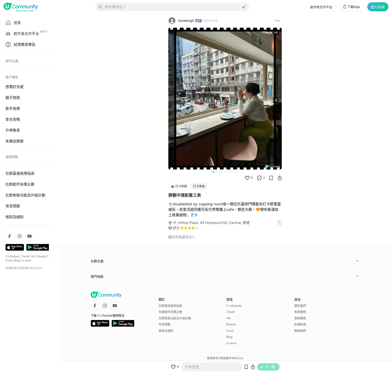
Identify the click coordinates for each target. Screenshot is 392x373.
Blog (17, 260)
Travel (25, 256)
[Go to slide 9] (237, 171)
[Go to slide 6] (228, 171)
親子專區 (11, 77)
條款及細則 (166, 330)
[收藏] (271, 178)
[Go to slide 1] (213, 171)
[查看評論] (259, 178)
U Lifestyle (12, 256)
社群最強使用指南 (170, 305)
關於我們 (300, 305)
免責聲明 (300, 312)
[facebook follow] (9, 236)
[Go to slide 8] (234, 171)
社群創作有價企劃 (170, 312)
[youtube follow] (29, 236)
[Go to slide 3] (219, 171)
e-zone (26, 260)
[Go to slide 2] (216, 171)
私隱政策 (300, 324)
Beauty (42, 256)
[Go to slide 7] (231, 171)
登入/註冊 (378, 7)
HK (33, 256)
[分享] (280, 178)
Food (8, 260)
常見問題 (164, 324)
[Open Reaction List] (278, 21)
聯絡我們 (300, 330)
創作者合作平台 (321, 7)
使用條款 (300, 318)
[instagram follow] (19, 236)
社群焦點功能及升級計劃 (175, 318)
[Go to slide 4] (222, 171)
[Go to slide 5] (225, 171)
